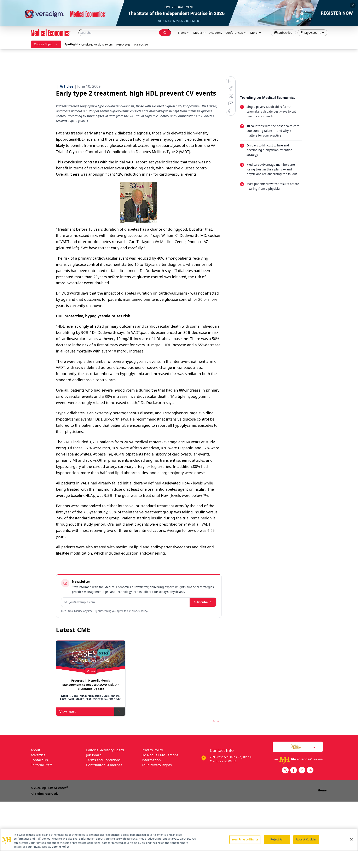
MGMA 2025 (123, 44)
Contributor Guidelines (104, 765)
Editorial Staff (41, 765)
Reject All (276, 839)
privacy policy (139, 611)
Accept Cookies (306, 839)
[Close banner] (353, 5)
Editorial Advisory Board (105, 750)
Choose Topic (43, 44)
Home (322, 790)
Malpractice (141, 44)
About (35, 750)
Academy (215, 33)
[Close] (351, 839)
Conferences (234, 33)
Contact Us (39, 760)
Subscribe (201, 602)
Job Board (94, 755)
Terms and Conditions (103, 760)
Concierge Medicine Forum (96, 44)
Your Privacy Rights (157, 765)
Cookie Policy (60, 847)
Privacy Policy (152, 750)
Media (197, 33)
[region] (179, 840)
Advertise (38, 755)
